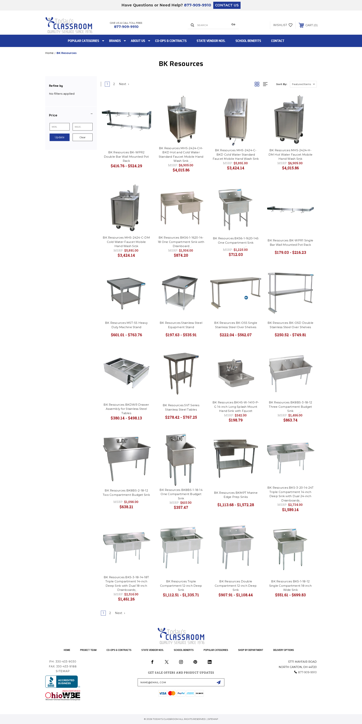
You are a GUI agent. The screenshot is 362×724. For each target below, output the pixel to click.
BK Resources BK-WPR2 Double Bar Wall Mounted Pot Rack (126, 156)
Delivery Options (283, 650)
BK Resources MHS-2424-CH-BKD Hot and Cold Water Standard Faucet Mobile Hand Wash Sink (181, 154)
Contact (277, 40)
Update (59, 137)
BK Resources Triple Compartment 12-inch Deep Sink (181, 586)
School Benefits (248, 40)
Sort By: (281, 84)
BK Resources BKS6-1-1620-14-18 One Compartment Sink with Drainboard (181, 242)
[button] (71, 115)
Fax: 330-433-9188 (63, 666)
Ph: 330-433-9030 (62, 661)
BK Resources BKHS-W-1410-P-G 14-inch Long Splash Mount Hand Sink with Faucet (235, 407)
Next (123, 84)
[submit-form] (218, 682)
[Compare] (144, 110)
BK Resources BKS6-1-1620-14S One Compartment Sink (235, 240)
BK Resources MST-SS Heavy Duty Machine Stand (126, 325)
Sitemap (63, 671)
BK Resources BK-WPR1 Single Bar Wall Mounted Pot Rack (290, 242)
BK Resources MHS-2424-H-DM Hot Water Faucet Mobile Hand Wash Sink (290, 154)
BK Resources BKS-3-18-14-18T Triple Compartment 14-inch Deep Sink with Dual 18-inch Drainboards (126, 583)
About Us (138, 40)
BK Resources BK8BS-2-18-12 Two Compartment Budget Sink (126, 493)
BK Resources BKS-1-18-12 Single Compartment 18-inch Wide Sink (290, 586)
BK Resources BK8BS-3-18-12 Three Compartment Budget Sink (290, 407)
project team (88, 650)
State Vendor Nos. (211, 40)
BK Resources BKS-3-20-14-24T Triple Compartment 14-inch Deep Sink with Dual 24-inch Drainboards (290, 494)
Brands (115, 40)
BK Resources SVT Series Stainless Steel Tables (181, 407)
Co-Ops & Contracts (171, 40)
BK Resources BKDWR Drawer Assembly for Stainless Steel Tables (126, 409)
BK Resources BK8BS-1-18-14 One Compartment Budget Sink (181, 494)
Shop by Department (250, 650)
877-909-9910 (197, 5)
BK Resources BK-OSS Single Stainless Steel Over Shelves (235, 325)
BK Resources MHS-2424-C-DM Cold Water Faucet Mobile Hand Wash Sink (126, 242)
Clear (83, 137)
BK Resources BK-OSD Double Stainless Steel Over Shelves (291, 325)
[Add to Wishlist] (144, 101)
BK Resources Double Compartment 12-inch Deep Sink (236, 586)
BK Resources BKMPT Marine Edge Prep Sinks (236, 495)
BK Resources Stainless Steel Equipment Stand (181, 325)
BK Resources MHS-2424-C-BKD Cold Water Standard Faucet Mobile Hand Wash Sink (236, 154)
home (67, 650)
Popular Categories (83, 40)
